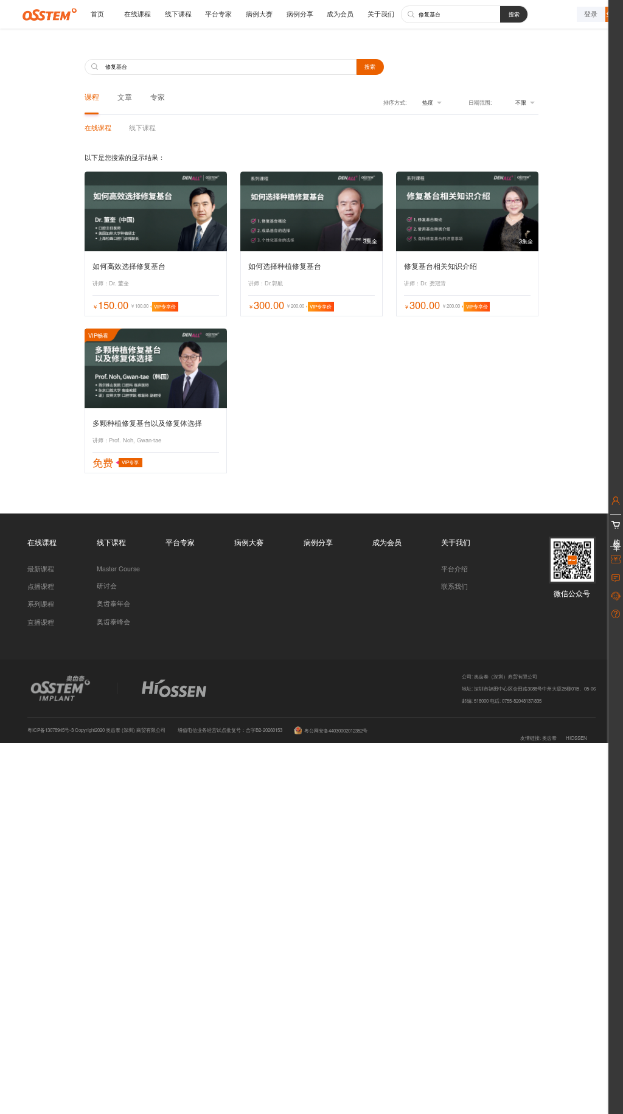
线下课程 (178, 13)
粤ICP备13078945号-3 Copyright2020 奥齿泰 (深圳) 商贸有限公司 (96, 729)
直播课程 (40, 622)
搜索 (514, 14)
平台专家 (218, 13)
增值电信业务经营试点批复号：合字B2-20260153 (230, 729)
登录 (590, 13)
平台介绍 (454, 568)
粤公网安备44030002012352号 (335, 730)
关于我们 (380, 13)
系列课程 (40, 603)
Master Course (118, 568)
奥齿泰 (549, 737)
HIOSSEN (576, 737)
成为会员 (340, 13)
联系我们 (454, 586)
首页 (97, 13)
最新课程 (40, 568)
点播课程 (40, 586)
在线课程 (137, 13)
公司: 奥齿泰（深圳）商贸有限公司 (499, 676)
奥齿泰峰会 (113, 621)
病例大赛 (259, 13)
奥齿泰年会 (113, 603)
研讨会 (107, 585)
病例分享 (300, 13)
